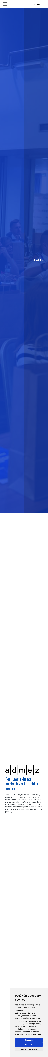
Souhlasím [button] (29, 1040)
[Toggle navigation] (5, 4)
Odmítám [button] (28, 1044)
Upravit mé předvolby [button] (29, 1049)
